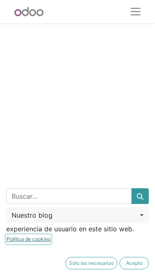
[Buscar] (140, 196)
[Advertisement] (77, 100)
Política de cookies (28, 239)
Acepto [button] (134, 263)
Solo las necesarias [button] (91, 263)
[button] (77, 215)
